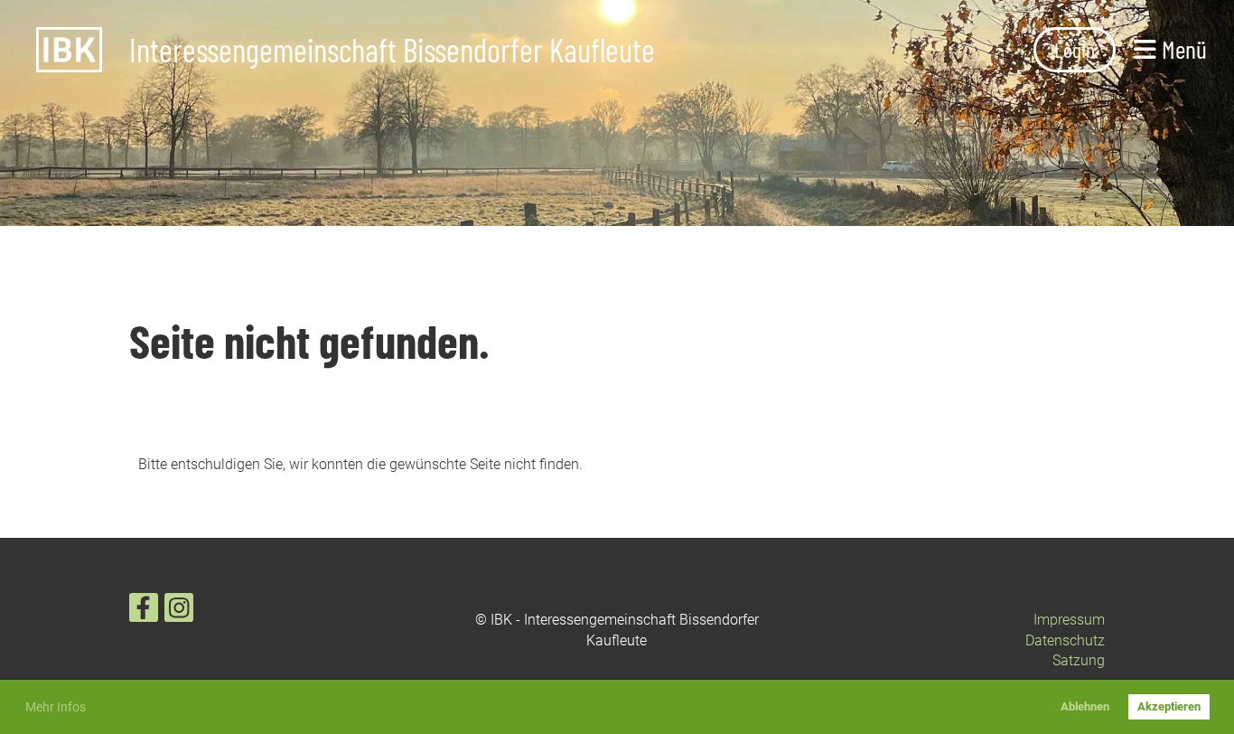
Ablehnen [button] (1085, 706)
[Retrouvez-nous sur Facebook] (143, 612)
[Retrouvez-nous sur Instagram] (178, 612)
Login (1074, 49)
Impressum (1069, 619)
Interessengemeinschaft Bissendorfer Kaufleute (392, 50)
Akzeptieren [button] (1169, 706)
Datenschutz (1065, 640)
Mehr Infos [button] (55, 707)
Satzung (1078, 660)
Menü (1181, 48)
